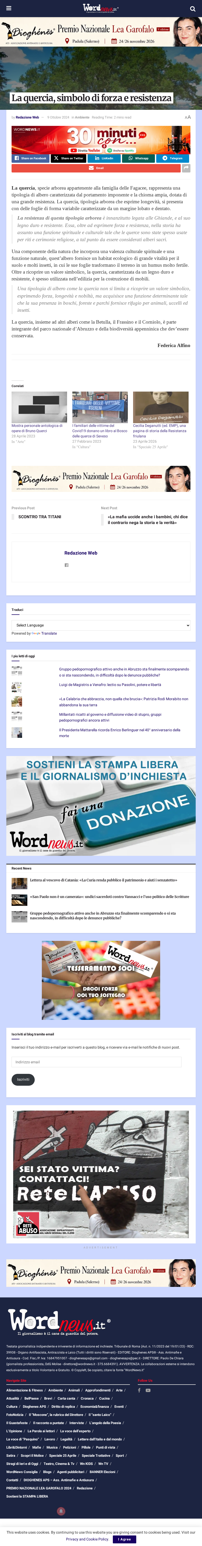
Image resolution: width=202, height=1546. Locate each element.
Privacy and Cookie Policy (87, 1539)
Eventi (119, 1406)
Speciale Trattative (96, 1455)
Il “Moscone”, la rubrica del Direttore (56, 1414)
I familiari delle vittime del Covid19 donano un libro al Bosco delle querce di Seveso (99, 431)
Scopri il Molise (32, 1455)
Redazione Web (27, 117)
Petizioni (69, 1447)
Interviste (76, 1422)
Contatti (12, 1480)
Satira (10, 1455)
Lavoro (49, 1439)
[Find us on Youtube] (148, 1390)
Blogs (47, 1471)
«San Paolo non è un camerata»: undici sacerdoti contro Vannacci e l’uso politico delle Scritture (109, 897)
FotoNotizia (14, 1414)
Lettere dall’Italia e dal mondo (100, 1439)
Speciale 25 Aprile (62, 1455)
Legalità (66, 1439)
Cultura (11, 1406)
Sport (120, 1455)
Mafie (36, 1447)
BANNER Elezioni (102, 1471)
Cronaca (87, 1398)
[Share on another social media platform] (186, 168)
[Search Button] (193, 9)
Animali (74, 1390)
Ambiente (82, 117)
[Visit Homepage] (100, 8)
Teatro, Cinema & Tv (59, 1463)
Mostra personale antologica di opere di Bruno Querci (37, 428)
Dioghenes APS (34, 1406)
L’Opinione (14, 1431)
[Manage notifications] (61, 1511)
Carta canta (66, 1398)
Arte (119, 1390)
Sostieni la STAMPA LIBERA (27, 1496)
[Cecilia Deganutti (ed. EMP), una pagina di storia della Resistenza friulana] (161, 407)
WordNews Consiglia (22, 1471)
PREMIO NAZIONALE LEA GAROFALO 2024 (38, 1488)
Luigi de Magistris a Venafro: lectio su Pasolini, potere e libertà (110, 685)
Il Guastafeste (17, 1422)
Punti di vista (105, 1447)
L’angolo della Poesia (105, 1422)
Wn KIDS (86, 1463)
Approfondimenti (97, 1390)
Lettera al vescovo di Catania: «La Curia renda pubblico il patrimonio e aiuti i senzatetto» (103, 880)
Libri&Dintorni (16, 1447)
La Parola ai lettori (41, 1431)
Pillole (86, 1447)
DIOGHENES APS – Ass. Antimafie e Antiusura (59, 1480)
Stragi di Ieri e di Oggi (22, 1463)
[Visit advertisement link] (101, 32)
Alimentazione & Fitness (24, 1390)
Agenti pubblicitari (70, 1471)
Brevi (48, 1398)
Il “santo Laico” (100, 1414)
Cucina (104, 1398)
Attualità (12, 1398)
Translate (49, 633)
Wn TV (103, 1463)
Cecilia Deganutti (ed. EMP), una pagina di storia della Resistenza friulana (159, 431)
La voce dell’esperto (75, 1431)
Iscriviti (23, 1079)
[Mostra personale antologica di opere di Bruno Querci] (39, 407)
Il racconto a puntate (48, 1422)
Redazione (85, 1488)
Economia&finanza (94, 1406)
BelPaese (31, 1398)
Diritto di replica (63, 1406)
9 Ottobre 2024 (58, 117)
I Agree (124, 1539)
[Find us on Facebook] (139, 1390)
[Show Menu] (8, 8)
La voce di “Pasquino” (22, 1439)
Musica (52, 1447)
